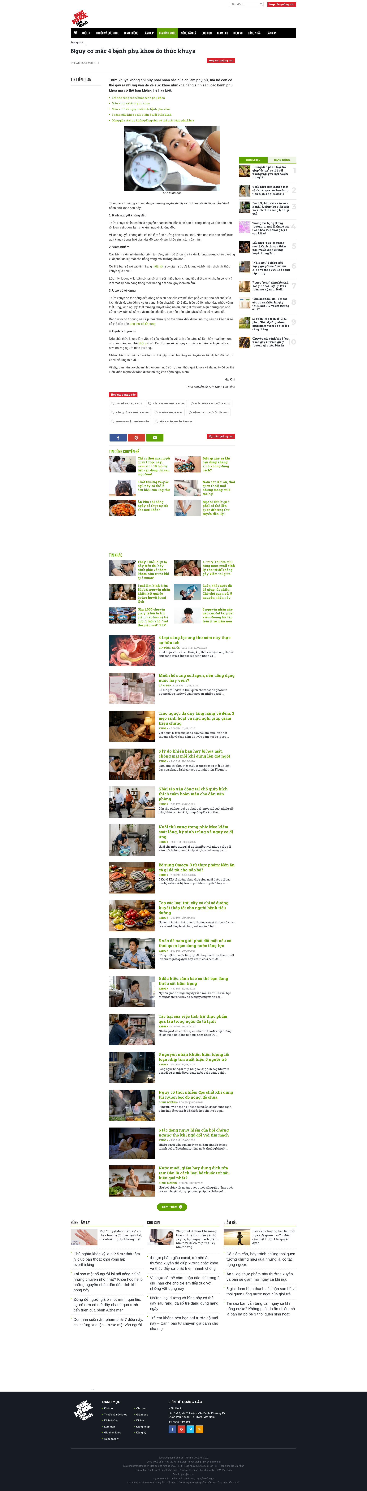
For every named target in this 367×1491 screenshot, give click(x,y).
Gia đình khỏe (167, 33)
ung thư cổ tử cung (142, 323)
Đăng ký (272, 33)
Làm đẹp (149, 33)
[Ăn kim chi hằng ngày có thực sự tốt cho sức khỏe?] (122, 508)
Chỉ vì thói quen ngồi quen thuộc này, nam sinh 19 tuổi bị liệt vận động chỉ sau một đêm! (154, 466)
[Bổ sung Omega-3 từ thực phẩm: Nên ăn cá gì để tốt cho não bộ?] (132, 877)
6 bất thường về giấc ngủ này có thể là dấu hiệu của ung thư (154, 486)
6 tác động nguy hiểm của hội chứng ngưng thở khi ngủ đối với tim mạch (194, 1132)
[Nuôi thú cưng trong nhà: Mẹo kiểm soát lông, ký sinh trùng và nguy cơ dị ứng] (132, 839)
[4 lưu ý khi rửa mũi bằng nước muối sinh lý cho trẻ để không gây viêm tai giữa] (187, 568)
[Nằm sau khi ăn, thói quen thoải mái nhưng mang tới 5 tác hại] (187, 488)
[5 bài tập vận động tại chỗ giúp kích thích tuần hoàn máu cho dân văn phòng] (132, 802)
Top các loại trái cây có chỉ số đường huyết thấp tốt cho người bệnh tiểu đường (194, 907)
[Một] (84, 1237)
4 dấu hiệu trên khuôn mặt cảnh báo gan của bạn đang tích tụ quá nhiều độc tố (270, 190)
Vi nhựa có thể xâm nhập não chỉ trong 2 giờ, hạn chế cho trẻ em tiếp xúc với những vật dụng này (184, 1283)
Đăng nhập (254, 33)
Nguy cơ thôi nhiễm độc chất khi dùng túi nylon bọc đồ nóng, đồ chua (196, 1095)
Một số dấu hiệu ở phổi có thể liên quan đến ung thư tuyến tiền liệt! (216, 508)
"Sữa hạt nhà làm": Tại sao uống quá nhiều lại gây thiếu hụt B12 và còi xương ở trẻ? (270, 304)
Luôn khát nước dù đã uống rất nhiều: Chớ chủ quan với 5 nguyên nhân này (217, 591)
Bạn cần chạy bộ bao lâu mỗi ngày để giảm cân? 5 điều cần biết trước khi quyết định (273, 1237)
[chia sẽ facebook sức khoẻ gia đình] (173, 1429)
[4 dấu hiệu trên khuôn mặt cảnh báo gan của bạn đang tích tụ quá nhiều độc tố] (244, 191)
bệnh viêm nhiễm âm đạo (176, 421)
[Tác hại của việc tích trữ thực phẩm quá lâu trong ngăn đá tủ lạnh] (132, 1029)
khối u (142, 343)
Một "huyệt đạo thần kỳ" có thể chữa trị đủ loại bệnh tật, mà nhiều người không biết (120, 1235)
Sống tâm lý (188, 33)
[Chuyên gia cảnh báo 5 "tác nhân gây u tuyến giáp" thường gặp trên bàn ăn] (244, 342)
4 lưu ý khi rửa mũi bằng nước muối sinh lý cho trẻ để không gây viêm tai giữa (219, 568)
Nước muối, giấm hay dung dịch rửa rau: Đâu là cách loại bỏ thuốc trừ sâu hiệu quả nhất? (194, 1172)
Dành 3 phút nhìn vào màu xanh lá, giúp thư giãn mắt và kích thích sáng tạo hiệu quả (271, 208)
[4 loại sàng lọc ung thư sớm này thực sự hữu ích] (132, 650)
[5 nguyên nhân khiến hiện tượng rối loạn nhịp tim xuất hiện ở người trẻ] (132, 1067)
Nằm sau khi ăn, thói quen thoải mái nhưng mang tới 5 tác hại (219, 488)
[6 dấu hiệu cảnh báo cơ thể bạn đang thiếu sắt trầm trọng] (132, 991)
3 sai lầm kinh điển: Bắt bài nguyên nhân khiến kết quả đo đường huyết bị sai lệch (154, 593)
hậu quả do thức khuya (132, 412)
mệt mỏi (158, 266)
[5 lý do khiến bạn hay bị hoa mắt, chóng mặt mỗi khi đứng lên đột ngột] (132, 764)
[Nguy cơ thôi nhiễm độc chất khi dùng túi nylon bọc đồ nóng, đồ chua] (132, 1105)
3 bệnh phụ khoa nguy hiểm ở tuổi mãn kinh (142, 114)
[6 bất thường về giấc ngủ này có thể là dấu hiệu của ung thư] (122, 488)
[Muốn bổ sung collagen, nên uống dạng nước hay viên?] (132, 688)
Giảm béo (222, 33)
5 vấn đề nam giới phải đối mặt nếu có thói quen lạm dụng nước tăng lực (195, 943)
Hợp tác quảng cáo (281, 4)
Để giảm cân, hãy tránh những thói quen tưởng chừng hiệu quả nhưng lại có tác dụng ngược (261, 1259)
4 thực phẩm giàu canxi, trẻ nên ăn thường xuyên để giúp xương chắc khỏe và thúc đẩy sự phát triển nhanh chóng (184, 1263)
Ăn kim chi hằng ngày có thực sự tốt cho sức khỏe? (153, 506)
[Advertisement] (172, 538)
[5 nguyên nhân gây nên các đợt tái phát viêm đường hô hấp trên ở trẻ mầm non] (187, 615)
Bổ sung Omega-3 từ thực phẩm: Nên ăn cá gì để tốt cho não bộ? (197, 867)
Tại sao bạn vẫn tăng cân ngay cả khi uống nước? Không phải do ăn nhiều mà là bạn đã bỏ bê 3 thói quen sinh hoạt (261, 1308)
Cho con (207, 33)
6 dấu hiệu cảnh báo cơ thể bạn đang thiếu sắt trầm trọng (193, 981)
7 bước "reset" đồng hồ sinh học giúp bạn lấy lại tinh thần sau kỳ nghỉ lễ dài (270, 286)
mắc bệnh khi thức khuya (212, 403)
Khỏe (86, 33)
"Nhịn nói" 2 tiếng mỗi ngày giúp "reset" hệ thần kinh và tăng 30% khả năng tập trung (271, 268)
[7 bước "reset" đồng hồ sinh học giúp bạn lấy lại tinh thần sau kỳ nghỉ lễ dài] (244, 286)
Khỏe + (164, 728)
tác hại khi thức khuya (169, 403)
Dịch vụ (238, 33)
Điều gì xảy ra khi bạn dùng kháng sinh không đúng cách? (216, 464)
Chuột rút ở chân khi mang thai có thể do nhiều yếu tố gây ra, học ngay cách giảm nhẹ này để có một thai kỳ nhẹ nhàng (197, 1239)
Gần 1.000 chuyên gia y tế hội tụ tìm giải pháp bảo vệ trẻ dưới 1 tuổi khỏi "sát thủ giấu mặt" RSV (153, 617)
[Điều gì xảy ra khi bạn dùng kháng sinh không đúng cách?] (187, 464)
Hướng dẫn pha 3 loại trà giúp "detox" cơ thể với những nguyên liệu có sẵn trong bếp (270, 172)
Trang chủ (77, 42)
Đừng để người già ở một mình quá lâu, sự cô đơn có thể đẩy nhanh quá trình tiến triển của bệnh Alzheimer (107, 1304)
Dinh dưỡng (131, 33)
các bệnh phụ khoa (128, 403)
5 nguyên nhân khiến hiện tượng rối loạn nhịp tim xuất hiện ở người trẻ (194, 1057)
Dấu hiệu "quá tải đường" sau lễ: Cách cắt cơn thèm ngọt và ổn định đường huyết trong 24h (269, 248)
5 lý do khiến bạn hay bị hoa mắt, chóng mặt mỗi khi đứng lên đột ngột (194, 754)
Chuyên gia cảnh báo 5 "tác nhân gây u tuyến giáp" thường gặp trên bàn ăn (270, 342)
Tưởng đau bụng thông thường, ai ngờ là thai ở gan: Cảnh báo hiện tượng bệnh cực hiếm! (271, 228)
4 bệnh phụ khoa (171, 412)
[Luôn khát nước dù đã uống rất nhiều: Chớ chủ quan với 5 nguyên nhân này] (187, 592)
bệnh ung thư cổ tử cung (211, 412)
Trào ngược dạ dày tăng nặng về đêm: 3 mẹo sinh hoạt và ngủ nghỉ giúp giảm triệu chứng (196, 718)
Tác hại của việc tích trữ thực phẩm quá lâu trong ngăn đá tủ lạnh (193, 1019)
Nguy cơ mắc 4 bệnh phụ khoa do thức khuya (133, 50)
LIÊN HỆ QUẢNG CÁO (185, 1402)
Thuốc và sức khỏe (107, 33)
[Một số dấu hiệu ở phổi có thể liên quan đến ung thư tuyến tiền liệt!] (187, 508)
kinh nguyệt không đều (132, 421)
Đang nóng (282, 160)
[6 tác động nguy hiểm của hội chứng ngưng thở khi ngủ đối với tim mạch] (132, 1143)
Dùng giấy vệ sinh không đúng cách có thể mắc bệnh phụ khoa (153, 120)
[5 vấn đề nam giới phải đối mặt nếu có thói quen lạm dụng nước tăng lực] (132, 953)
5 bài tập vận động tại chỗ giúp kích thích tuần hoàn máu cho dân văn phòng (193, 793)
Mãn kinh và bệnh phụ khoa (131, 103)
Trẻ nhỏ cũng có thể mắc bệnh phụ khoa (138, 98)
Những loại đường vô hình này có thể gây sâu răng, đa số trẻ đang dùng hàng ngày (184, 1303)
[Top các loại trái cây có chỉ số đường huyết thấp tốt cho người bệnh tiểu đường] (132, 915)
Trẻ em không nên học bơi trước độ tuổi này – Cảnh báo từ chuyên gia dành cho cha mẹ (184, 1323)
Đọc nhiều (253, 160)
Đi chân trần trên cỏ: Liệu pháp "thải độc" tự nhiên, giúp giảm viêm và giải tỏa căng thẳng (270, 324)
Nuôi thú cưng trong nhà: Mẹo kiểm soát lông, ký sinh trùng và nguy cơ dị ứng (196, 831)
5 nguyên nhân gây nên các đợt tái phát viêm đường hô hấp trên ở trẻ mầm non (218, 615)
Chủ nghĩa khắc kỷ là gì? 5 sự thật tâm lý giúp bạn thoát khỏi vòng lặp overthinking (107, 1259)
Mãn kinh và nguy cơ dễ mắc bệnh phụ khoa (141, 109)
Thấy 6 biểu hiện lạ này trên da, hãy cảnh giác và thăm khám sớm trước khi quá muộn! (153, 570)
